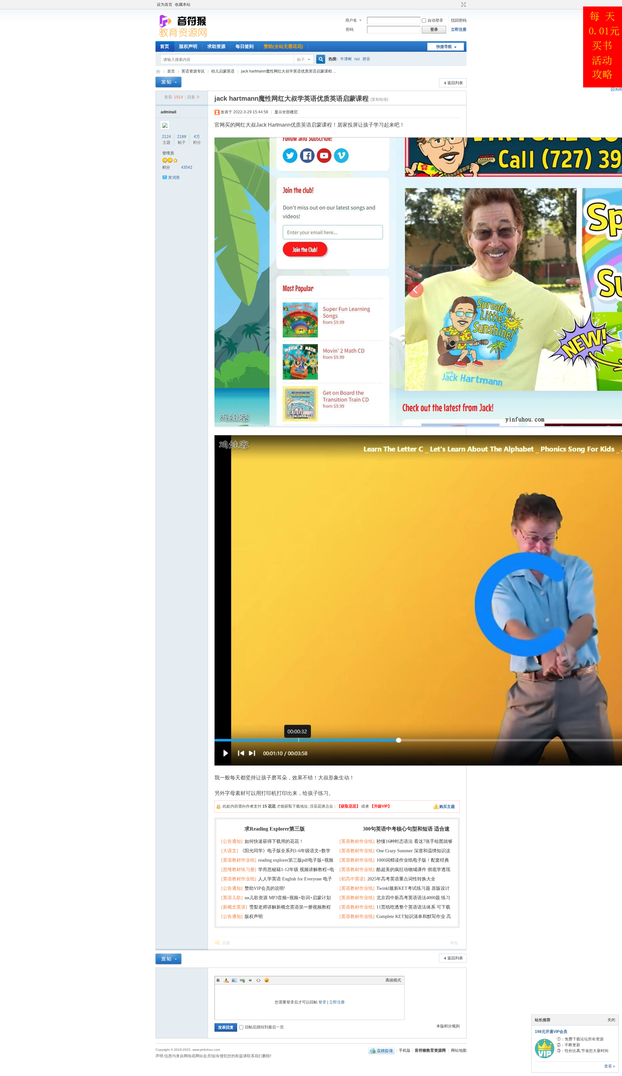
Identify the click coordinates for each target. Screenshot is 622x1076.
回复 (226, 943)
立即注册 (458, 29)
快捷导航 (444, 46)
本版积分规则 (448, 1026)
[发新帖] (168, 82)
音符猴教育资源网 (158, 71)
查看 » (609, 1066)
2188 (181, 136)
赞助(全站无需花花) (283, 46)
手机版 (404, 1050)
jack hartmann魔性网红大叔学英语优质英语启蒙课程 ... (288, 71)
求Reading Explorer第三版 (275, 829)
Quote (250, 980)
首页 (164, 46)
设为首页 (164, 4)
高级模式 (393, 980)
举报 (454, 943)
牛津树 (346, 59)
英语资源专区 (193, 71)
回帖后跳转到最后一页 (264, 1027)
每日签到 (245, 46)
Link (242, 980)
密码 (349, 29)
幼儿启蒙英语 (223, 71)
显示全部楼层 (286, 112)
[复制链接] (379, 99)
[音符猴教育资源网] (184, 37)
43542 (186, 167)
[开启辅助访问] (457, 4)
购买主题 (447, 806)
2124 (166, 136)
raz (357, 59)
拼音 (366, 59)
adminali (168, 112)
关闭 (611, 1020)
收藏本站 (182, 4)
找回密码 (458, 20)
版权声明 (188, 46)
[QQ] (381, 1050)
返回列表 (455, 83)
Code (258, 980)
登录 (322, 1002)
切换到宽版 (462, 4)
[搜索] (320, 59)
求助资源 (216, 46)
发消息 (174, 177)
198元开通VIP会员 (551, 1031)
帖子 (301, 59)
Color (226, 980)
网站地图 (458, 1050)
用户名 (351, 20)
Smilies (266, 980)
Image (234, 980)
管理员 (168, 153)
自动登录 (435, 20)
